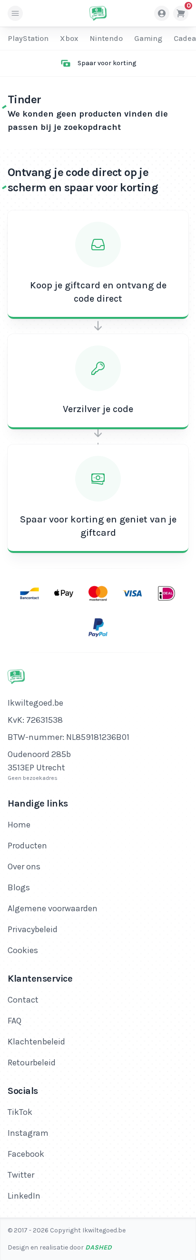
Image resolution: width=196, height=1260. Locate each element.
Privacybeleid (33, 929)
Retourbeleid (32, 1062)
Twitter (21, 1175)
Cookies (23, 950)
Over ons (24, 866)
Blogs (19, 887)
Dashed (98, 1247)
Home (19, 824)
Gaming (148, 38)
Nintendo (106, 38)
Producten (27, 845)
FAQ (14, 1020)
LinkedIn (24, 1196)
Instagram (28, 1133)
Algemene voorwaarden (53, 908)
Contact (23, 999)
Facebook (26, 1154)
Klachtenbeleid (36, 1041)
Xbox (69, 38)
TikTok (20, 1112)
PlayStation (28, 38)
